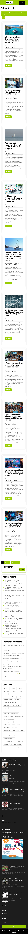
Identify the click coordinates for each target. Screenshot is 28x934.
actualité (6, 688)
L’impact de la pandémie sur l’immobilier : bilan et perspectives (16, 804)
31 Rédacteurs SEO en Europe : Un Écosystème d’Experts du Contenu (16, 879)
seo (11, 733)
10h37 (13, 153)
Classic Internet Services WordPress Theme (12, 931)
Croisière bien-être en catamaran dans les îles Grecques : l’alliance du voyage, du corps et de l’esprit (13, 256)
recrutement (7, 727)
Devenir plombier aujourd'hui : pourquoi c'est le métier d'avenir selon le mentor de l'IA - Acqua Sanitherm (13, 647)
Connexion (5, 913)
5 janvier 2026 (9, 319)
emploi (5, 708)
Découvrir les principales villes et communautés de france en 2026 (12, 626)
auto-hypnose (7, 691)
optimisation (7, 725)
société (16, 733)
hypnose (17, 708)
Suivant (17, 563)
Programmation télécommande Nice (11, 662)
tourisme (6, 744)
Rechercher (8, 567)
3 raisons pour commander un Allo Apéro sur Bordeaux (16, 867)
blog (21, 691)
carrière (5, 694)
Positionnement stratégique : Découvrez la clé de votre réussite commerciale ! (13, 199)
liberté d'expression (8, 716)
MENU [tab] (22, 3)
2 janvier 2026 (9, 479)
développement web (9, 705)
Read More (8, 65)
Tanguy (7, 153)
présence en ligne (16, 725)
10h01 (13, 206)
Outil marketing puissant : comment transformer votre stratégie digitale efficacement (13, 630)
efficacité (18, 705)
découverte (17, 700)
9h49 (15, 480)
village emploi (7, 747)
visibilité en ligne (16, 747)
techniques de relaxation (9, 741)
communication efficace (9, 697)
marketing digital (19, 716)
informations (15, 711)
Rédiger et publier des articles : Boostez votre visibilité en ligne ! (13, 92)
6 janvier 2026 (9, 263)
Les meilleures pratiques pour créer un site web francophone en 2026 (13, 525)
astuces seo (20, 688)
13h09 (13, 371)
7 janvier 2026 (9, 205)
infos (4, 17)
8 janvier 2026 (9, 152)
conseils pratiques (8, 700)
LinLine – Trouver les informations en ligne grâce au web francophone (13, 13)
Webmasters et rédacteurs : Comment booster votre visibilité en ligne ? (13, 146)
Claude (7, 320)
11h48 (15, 98)
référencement (7, 730)
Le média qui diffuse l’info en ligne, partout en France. (14, 838)
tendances (20, 741)
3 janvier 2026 (9, 423)
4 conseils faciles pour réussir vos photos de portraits (16, 893)
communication (13, 694)
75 (12, 563)
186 (5, 816)
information (7, 711)
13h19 (13, 47)
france (11, 708)
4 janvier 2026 (9, 370)
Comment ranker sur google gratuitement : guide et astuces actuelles (14, 634)
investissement (14, 714)
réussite (6, 733)
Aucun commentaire (18, 46)
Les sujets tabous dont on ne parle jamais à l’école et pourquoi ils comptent (14, 619)
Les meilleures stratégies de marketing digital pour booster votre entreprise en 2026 (14, 473)
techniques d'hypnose (9, 739)
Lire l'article (5, 772)
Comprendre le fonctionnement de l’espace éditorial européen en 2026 (14, 622)
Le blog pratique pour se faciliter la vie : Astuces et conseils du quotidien (17, 765)
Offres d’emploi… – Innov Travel (10, 653)
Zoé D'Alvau (8, 98)
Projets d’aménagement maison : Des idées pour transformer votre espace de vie (14, 675)
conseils (19, 697)
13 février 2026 (9, 46)
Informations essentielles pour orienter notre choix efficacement (14, 365)
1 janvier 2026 (9, 530)
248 (5, 905)
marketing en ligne (8, 722)
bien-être (15, 691)
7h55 (15, 265)
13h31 (13, 320)
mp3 (16, 722)
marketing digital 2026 (9, 719)
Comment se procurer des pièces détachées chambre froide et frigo (16, 790)
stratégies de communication (11, 736)
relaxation (14, 727)
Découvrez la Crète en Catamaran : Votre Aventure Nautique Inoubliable (13, 40)
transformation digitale (16, 744)
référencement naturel (18, 730)
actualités (13, 688)
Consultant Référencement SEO (9, 822)
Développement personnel (10, 702)
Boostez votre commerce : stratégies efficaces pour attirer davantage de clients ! (14, 313)
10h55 (13, 424)
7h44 (13, 531)
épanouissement (8, 750)
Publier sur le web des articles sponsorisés (15, 777)
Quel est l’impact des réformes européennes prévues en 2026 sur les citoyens (13, 417)
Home (4, 820)
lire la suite (5, 875)
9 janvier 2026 (9, 97)
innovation (6, 714)
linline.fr (7, 47)
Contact (4, 824)
